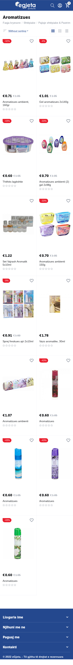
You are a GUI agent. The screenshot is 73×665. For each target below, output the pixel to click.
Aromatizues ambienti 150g (52, 263)
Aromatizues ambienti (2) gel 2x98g (54, 183)
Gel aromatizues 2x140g (53, 101)
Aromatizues (46, 421)
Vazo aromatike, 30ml (52, 341)
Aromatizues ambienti (15, 421)
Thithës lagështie (13, 181)
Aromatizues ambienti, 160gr (16, 103)
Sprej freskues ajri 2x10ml (18, 341)
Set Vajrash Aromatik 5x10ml (15, 263)
